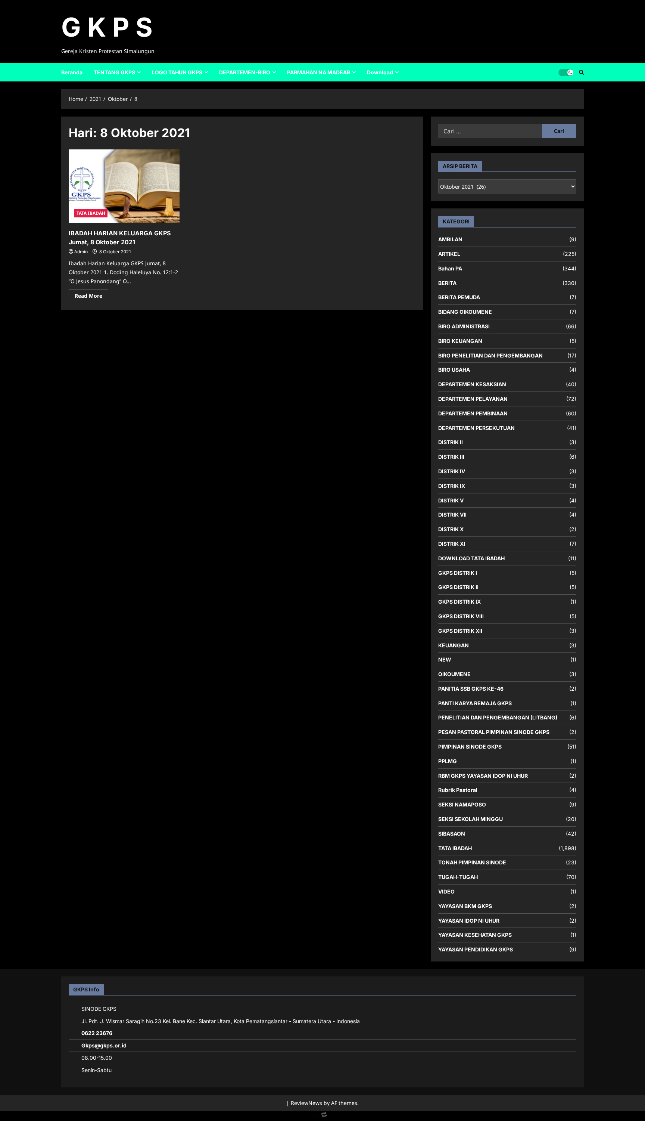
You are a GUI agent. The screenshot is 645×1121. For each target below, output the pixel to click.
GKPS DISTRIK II (458, 587)
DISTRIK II (450, 442)
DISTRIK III (451, 456)
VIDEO (446, 891)
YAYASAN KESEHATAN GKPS (475, 935)
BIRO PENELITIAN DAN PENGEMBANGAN (490, 355)
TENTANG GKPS (114, 72)
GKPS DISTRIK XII (460, 631)
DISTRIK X (451, 529)
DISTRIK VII (452, 514)
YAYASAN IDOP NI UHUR (468, 920)
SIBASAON (451, 833)
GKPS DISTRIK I (457, 573)
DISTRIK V (451, 500)
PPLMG (447, 761)
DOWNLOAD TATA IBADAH (471, 558)
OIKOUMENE (454, 674)
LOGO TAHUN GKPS (177, 72)
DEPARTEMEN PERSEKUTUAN (476, 428)
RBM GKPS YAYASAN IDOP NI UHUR (483, 775)
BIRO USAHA (454, 369)
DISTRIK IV (451, 471)
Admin (81, 251)
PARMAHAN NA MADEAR (318, 72)
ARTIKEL (449, 254)
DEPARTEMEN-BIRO (244, 72)
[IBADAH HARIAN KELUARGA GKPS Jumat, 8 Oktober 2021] (124, 186)
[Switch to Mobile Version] (322, 1116)
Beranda (71, 72)
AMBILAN (450, 239)
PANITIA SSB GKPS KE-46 (471, 688)
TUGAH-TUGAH (458, 877)
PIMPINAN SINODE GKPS (470, 746)
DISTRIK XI (451, 544)
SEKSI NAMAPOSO (462, 804)
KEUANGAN (453, 645)
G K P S (107, 27)
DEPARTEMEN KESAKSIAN (472, 384)
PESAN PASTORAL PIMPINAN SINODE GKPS (493, 732)
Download (380, 72)
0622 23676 (96, 1033)
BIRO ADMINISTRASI (464, 326)
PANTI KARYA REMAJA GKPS (475, 703)
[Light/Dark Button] (565, 72)
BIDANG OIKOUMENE (465, 312)
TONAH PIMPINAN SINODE (472, 862)
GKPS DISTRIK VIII (461, 616)
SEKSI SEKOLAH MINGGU (470, 819)
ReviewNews (306, 1102)
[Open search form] (581, 72)
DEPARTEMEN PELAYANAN (473, 399)
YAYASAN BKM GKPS (465, 906)
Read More (91, 297)
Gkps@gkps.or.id (104, 1045)
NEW (444, 659)
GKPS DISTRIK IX (459, 601)
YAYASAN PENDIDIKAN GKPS (475, 949)
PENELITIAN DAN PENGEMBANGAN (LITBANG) (497, 717)
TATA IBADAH (91, 213)
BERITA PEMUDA (459, 297)
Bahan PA (450, 268)
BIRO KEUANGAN (460, 341)
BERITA (447, 283)
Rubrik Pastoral (457, 790)
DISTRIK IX (451, 486)
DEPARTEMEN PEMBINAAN (473, 413)
